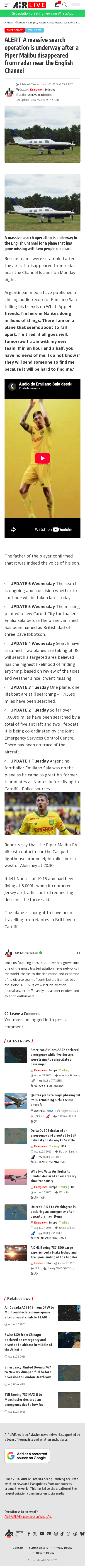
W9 (43, 1197)
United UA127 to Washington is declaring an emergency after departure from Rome (53, 1211)
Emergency (14, 30)
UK (73, 1187)
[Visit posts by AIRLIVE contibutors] (9, 92)
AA (35, 1085)
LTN (36, 1197)
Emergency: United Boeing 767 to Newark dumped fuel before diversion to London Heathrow (28, 1372)
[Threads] (75, 1533)
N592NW (54, 1162)
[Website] (78, 953)
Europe (53, 1070)
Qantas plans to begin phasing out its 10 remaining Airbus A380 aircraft (55, 1100)
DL (35, 1162)
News (50, 1110)
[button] (8, 4)
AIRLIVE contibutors (40, 94)
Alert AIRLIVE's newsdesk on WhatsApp (28, 1516)
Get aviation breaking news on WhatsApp (42, 13)
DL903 (43, 1162)
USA (63, 1146)
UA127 (62, 1238)
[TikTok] (62, 1533)
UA (55, 1238)
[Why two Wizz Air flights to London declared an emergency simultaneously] (16, 1177)
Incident (39, 1263)
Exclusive (34, 30)
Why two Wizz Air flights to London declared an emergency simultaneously (53, 1176)
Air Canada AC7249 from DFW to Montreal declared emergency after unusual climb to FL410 (29, 1312)
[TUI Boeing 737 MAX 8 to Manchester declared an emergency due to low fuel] (69, 1400)
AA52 (42, 1085)
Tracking (64, 1070)
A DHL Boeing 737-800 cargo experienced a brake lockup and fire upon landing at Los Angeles (54, 1252)
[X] (35, 1533)
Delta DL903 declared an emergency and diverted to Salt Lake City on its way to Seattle (54, 1135)
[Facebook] (29, 1533)
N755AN (58, 1085)
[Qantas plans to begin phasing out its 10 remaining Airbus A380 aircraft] (16, 1101)
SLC (63, 1162)
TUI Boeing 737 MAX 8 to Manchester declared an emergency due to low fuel (24, 1399)
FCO (49, 1085)
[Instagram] (56, 1533)
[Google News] (49, 1533)
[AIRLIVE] (29, 4)
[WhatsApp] (69, 1533)
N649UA (46, 1238)
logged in (39, 1019)
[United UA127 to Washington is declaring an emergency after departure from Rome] (16, 1212)
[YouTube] (42, 1533)
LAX (36, 1273)
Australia (39, 1110)
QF (35, 1121)
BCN (36, 1238)
